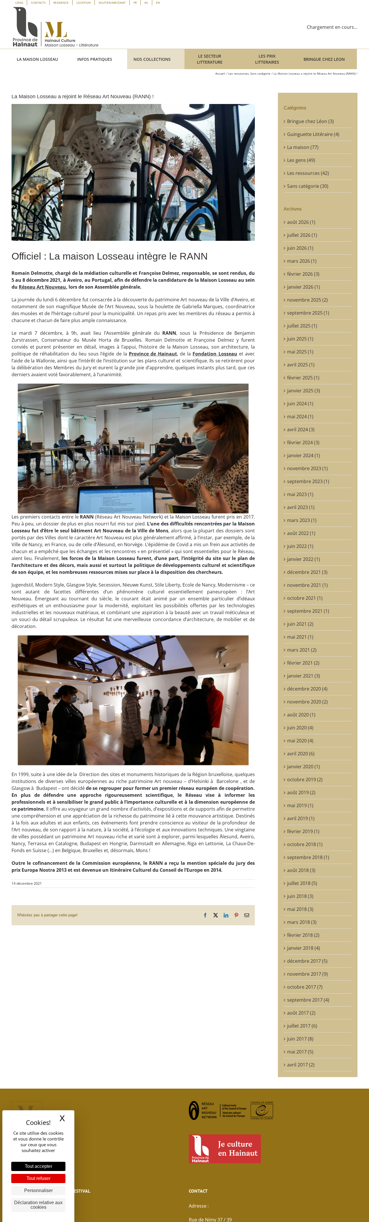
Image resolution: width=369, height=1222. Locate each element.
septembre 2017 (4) (308, 1000)
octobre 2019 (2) (305, 779)
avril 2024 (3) (301, 429)
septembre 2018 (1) (308, 857)
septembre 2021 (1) (308, 611)
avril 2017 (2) (301, 1065)
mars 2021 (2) (302, 650)
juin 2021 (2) (300, 624)
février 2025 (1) (303, 377)
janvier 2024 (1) (303, 455)
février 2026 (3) (303, 274)
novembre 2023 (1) (307, 468)
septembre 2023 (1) (308, 481)
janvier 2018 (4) (303, 948)
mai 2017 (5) (300, 1052)
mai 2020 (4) (300, 740)
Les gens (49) (301, 160)
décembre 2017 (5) (307, 961)
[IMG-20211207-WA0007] (133, 386)
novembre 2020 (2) (307, 702)
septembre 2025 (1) (308, 313)
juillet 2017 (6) (302, 1026)
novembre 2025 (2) (307, 300)
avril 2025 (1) (301, 365)
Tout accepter (38, 1166)
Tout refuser (38, 1178)
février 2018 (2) (303, 935)
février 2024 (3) (303, 442)
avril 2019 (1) (301, 818)
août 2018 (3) (301, 870)
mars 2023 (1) (302, 520)
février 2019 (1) (303, 831)
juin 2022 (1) (300, 546)
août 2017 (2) (301, 1013)
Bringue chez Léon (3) (310, 121)
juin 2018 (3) (300, 896)
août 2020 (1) (301, 715)
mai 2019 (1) (300, 805)
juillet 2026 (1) (302, 235)
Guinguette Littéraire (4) (313, 134)
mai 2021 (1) (300, 637)
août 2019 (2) (301, 792)
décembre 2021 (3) (307, 572)
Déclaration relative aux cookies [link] (38, 1205)
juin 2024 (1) (300, 403)
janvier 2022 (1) (303, 559)
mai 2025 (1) (300, 352)
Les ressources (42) (308, 173)
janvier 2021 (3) (303, 676)
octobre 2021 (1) (305, 598)
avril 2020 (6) (301, 753)
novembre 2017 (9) (307, 974)
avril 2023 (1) (301, 507)
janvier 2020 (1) (303, 766)
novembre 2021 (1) (307, 585)
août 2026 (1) (301, 222)
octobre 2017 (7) (305, 987)
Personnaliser (38, 1190)
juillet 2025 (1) (302, 326)
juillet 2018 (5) (302, 883)
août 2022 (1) (301, 533)
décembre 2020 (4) (307, 689)
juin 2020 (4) (300, 728)
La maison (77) (303, 147)
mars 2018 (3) (302, 922)
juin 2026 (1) (300, 248)
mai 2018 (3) (300, 909)
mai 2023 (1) (300, 494)
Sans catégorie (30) (307, 186)
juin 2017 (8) (300, 1039)
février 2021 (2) (303, 663)
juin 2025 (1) (300, 339)
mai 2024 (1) (300, 416)
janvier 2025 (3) (303, 390)
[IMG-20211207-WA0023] (133, 638)
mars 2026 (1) (302, 261)
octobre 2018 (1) (305, 844)
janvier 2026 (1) (303, 287)
